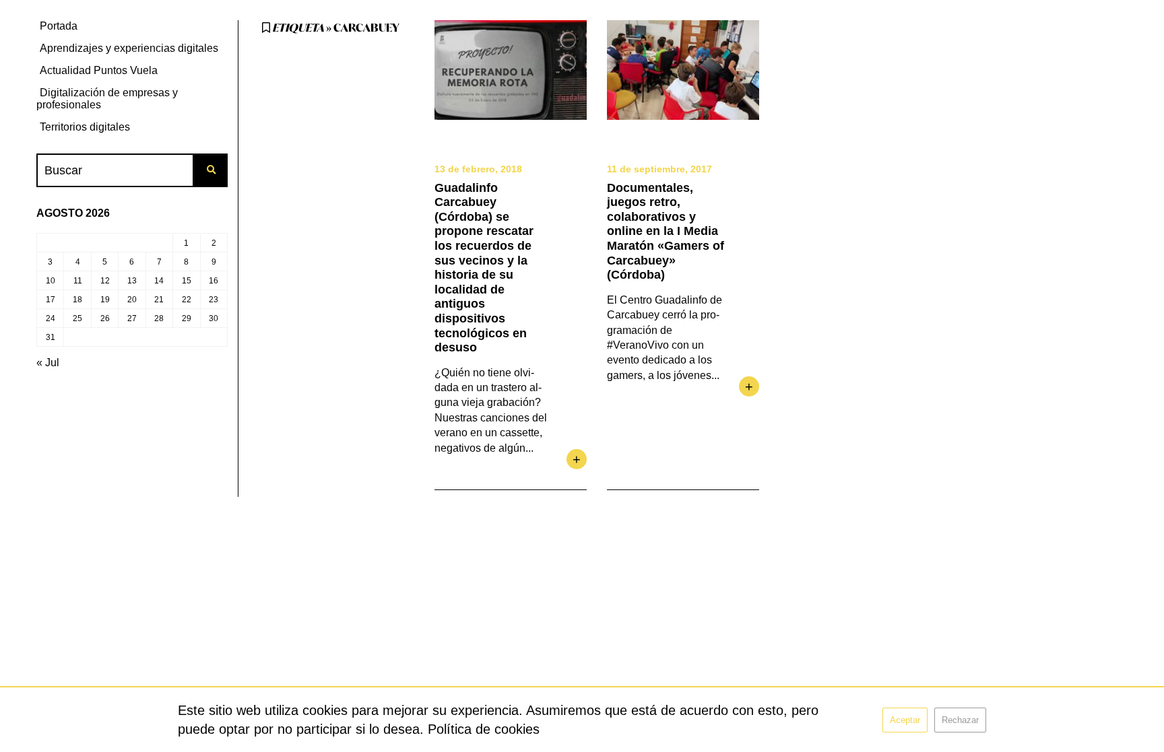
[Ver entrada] (510, 70)
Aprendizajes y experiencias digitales (129, 48)
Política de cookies (484, 729)
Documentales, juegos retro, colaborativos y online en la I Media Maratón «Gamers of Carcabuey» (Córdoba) (665, 231)
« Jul (47, 362)
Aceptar (905, 720)
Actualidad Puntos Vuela (99, 70)
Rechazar (960, 720)
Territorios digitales (85, 127)
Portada (58, 26)
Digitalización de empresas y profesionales (107, 98)
